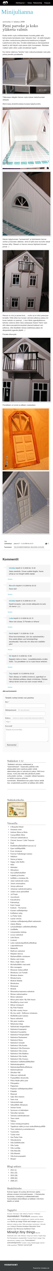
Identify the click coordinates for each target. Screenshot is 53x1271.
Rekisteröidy (37, 3)
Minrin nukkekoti (16, 997)
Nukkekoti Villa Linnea (18, 1051)
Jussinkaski (14, 897)
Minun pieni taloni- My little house (22, 1000)
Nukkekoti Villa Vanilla (18, 1056)
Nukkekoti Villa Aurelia (18, 1045)
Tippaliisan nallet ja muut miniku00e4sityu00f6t (27, 1126)
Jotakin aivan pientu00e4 (19, 892)
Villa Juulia (14, 1145)
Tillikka (13, 1121)
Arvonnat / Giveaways (13, 1213)
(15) (13, 1173)
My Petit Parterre (16, 1008)
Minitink (13, 989)
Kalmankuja (14, 902)
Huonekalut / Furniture (18, 1216)
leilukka (12, 568)
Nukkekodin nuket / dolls (13, 1235)
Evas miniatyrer (16, 851)
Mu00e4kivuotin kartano (19, 1016)
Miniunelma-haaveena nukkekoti (22, 991)
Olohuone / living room (27, 1235)
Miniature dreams (16, 975)
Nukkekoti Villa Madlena (19, 1054)
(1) (13, 1170)
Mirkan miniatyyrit (17, 1005)
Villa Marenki (15, 1153)
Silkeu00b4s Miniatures (19, 1105)
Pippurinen (14, 1086)
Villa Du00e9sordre (17, 1143)
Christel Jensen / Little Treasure (22, 840)
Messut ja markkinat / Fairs (26, 1229)
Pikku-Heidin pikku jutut (19, 1081)
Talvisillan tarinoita (17, 1113)
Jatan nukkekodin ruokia (19, 881)
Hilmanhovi (14, 870)
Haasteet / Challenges (34, 1213)
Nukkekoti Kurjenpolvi (18, 1029)
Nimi (7, 702)
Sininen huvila (15, 1108)
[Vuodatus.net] (11, 1265)
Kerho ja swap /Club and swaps (23, 1221)
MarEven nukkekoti (17, 951)
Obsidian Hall (15, 1072)
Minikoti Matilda (16, 981)
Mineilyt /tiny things (21, 1232)
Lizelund (13, 940)
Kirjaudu (47, 3)
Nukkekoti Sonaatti (17, 1043)
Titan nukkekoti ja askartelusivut (22, 1129)
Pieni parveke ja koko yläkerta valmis (20, 27)
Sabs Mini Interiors (17, 1097)
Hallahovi (13, 857)
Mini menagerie (16, 967)
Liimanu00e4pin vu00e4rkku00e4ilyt (23, 927)
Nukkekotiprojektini (17, 1064)
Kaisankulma (15, 900)
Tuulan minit (15, 1135)
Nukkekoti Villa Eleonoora (20, 1048)
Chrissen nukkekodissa (19, 838)
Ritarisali (13, 1094)
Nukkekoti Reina (16, 1040)
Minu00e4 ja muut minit (19, 1002)
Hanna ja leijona (16, 859)
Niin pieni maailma (17, 1021)
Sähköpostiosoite (17, 710)
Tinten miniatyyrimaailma (19, 1124)
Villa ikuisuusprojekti (18, 1156)
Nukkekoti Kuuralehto (18, 1032)
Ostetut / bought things (39, 1235)
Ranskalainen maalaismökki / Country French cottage (26, 1238)
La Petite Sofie (15, 916)
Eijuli (12, 843)
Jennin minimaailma (17, 884)
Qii (10, 656)
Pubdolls (13, 1091)
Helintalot (13, 867)
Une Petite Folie (16, 1137)
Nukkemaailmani (16, 1070)
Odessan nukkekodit (18, 1075)
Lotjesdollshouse (16, 946)
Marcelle (12, 585)
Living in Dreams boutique (19, 1226)
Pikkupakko (14, 1083)
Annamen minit (16, 830)
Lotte (11, 618)
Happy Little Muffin (17, 862)
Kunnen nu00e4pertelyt (19, 911)
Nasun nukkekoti (16, 1018)
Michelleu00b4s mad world (20, 964)
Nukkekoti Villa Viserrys (19, 1059)
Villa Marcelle (15, 1151)
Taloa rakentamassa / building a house (29, 547)
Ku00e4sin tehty (16, 913)
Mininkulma (14, 983)
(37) (13, 1181)
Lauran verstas (15, 919)
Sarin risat (14, 1099)
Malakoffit (14, 948)
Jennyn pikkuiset (16, 886)
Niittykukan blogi (16, 1024)
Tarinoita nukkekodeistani (19, 1116)
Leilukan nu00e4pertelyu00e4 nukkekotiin (25, 921)
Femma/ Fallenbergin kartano (21, 854)
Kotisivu (24, 718)
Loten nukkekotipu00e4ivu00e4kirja (23, 943)
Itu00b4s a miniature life (19, 878)
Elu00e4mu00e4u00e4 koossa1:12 (23, 846)
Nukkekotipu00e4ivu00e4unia (21, 1067)
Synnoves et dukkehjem (19, 1110)
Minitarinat (14, 986)
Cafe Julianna (24, 1213)
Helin (12, 865)
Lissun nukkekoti (16, 935)
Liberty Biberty (15, 924)
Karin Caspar (15, 905)
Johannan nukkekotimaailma (21, 889)
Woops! (13, 1159)
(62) (13, 1178)
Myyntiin (38, 1232)
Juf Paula (13, 894)
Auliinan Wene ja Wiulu (19, 832)
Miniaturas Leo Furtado (19, 973)
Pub (8, 1238)
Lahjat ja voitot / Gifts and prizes (22, 1224)
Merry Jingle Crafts (17, 962)
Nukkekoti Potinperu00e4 (19, 1035)
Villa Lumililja (15, 1148)
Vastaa (10, 579)
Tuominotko (14, 1132)
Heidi (11, 633)
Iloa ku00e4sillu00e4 (18, 873)
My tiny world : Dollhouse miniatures (23, 1013)
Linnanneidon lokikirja (18, 932)
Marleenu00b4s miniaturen (20, 956)
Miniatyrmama (15, 978)
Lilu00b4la (14, 929)
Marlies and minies (17, 959)
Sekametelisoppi (16, 1102)
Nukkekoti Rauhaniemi (18, 1037)
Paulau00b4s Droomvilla (19, 1078)
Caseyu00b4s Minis (17, 835)
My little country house (18, 1010)
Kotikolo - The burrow (18, 908)
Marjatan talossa (16, 954)
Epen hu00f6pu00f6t (17, 848)
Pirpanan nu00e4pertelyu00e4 (21, 1089)
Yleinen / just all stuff (25, 1245)
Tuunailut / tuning (26, 1242)
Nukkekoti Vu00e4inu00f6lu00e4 (22, 1062)
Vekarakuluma (15, 1140)
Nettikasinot (20, 3)
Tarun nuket (14, 1118)
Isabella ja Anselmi (17, 875)
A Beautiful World (16, 827)
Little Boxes (14, 938)
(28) (13, 1175)
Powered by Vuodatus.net (41, 1268)
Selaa (30, 3)
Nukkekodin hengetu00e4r (20, 1027)
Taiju (11, 673)
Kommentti (8, 726)
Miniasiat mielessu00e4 (19, 970)
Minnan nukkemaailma (18, 994)
